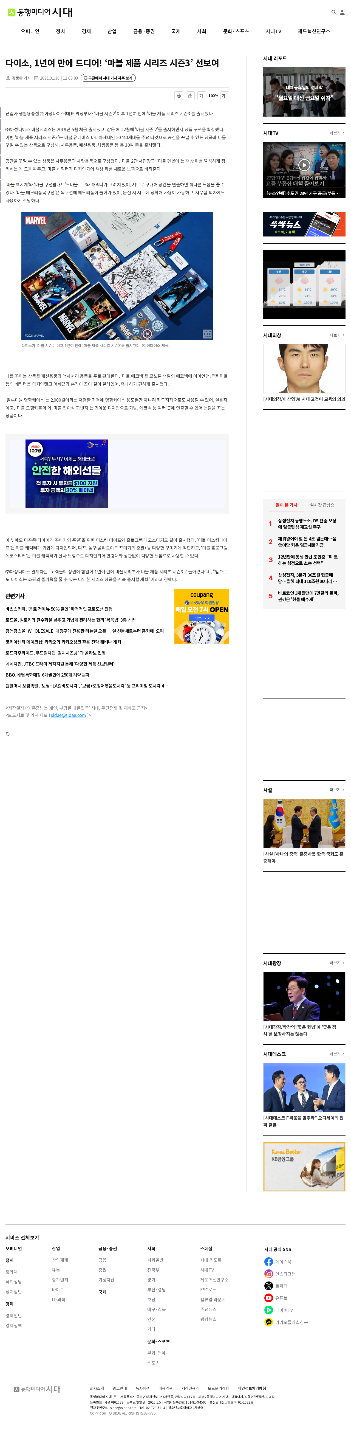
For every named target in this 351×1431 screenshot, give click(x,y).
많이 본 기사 (287, 505)
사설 (267, 789)
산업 (112, 31)
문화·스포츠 (236, 31)
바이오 (58, 1289)
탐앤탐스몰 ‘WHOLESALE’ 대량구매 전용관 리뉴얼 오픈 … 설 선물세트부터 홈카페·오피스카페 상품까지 (87, 630)
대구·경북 (156, 1309)
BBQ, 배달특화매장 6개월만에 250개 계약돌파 (47, 674)
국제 (176, 31)
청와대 (11, 1271)
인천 (151, 1319)
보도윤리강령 (218, 1388)
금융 (102, 1260)
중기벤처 (60, 1279)
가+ (225, 95)
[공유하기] (190, 95)
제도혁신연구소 (314, 31)
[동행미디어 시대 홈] (40, 12)
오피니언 (30, 31)
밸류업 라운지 (213, 1299)
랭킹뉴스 (208, 1319)
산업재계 (60, 1260)
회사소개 (97, 1388)
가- (202, 95)
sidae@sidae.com (68, 715)
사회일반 (155, 1260)
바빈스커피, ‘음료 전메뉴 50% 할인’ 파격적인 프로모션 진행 (58, 608)
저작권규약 (190, 1388)
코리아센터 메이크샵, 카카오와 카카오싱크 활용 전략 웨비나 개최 (63, 641)
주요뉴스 (208, 1309)
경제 (86, 31)
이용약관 (165, 1388)
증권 (102, 1269)
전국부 (153, 1269)
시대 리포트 (275, 58)
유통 (56, 1269)
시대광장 (272, 963)
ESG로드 (208, 1289)
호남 (151, 1299)
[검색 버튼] (334, 12)
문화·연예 (156, 1353)
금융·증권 (144, 31)
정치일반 (13, 1291)
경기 (151, 1279)
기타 (151, 1329)
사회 (201, 31)
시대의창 (272, 335)
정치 (60, 31)
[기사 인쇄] (178, 95)
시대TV (273, 31)
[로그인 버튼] (342, 12)
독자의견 (143, 1388)
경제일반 (13, 1315)
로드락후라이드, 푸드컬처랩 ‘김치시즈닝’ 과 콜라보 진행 (55, 652)
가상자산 (106, 1279)
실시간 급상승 (322, 505)
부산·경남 (156, 1289)
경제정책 (13, 1325)
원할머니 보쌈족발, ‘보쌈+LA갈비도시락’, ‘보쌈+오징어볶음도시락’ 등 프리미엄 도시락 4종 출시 (87, 685)
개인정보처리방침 (252, 1388)
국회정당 (13, 1281)
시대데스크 (274, 1053)
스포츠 (153, 1362)
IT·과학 (58, 1299)
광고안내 (120, 1388)
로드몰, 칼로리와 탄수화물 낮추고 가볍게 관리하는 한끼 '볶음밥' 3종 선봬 (70, 619)
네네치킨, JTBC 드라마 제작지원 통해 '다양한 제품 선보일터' (59, 663)
